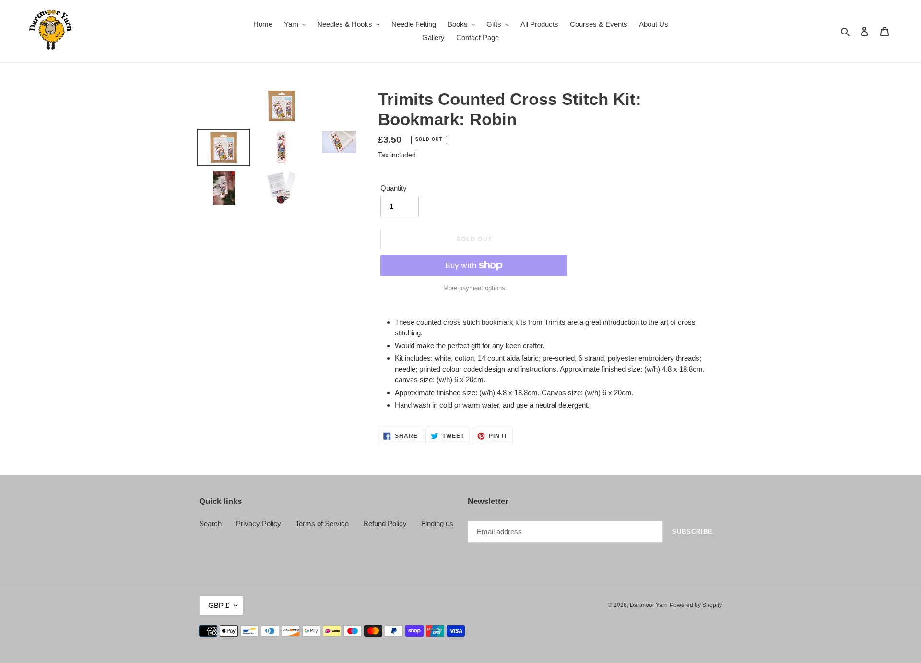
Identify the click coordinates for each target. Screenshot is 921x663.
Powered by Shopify (696, 605)
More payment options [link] (474, 288)
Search (210, 523)
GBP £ (218, 605)
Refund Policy (385, 523)
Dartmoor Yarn (649, 605)
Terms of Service (322, 523)
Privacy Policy (258, 523)
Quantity (393, 188)
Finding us (437, 523)
